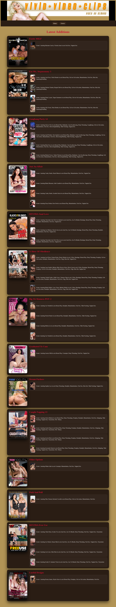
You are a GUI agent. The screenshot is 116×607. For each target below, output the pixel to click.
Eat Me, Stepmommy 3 (40, 71)
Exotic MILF (35, 39)
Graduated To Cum (38, 346)
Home (55, 23)
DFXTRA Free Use (38, 525)
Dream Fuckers (36, 379)
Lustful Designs (36, 572)
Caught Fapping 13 (38, 412)
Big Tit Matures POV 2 (40, 299)
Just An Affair (36, 166)
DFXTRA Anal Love (39, 214)
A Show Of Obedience (39, 251)
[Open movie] (18, 52)
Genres (63, 23)
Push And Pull (36, 492)
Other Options (36, 459)
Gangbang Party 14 (38, 119)
